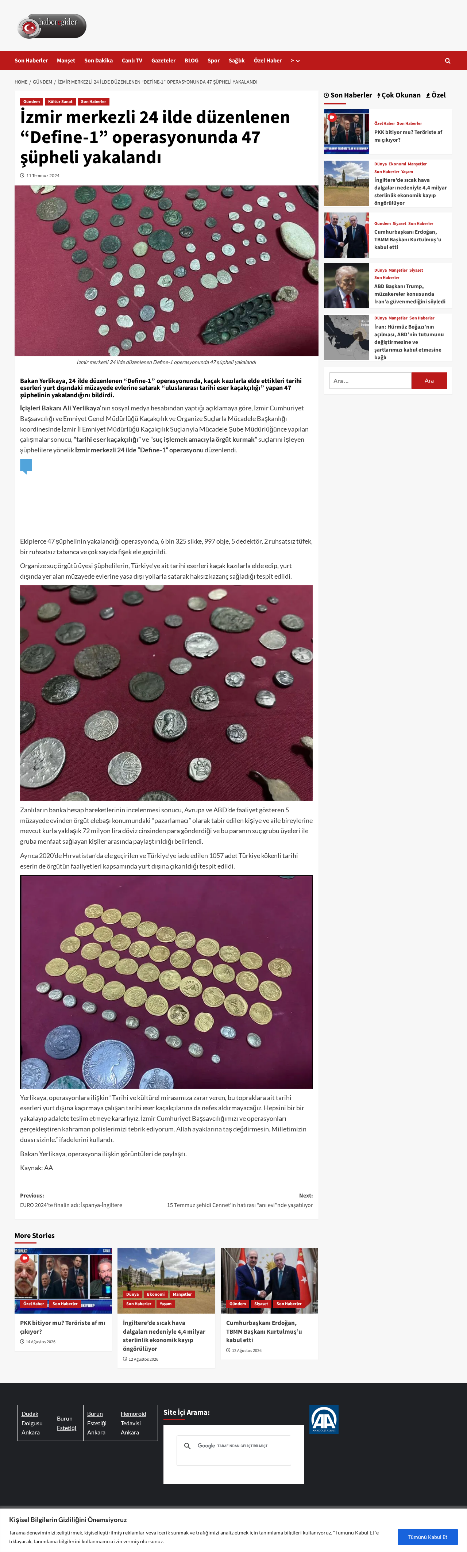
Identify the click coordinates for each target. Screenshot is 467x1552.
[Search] (447, 60)
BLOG (191, 61)
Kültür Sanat (60, 102)
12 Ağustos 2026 (143, 1359)
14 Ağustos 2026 (40, 1342)
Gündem (31, 102)
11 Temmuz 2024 (42, 175)
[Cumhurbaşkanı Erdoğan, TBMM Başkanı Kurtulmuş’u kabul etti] (269, 1280)
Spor (214, 61)
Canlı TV (132, 61)
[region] (233, 1530)
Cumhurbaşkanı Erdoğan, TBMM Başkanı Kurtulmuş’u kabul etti (264, 1332)
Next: (240, 1200)
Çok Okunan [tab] (400, 95)
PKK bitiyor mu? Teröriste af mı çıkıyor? (62, 1327)
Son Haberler (31, 61)
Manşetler (182, 1294)
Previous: (71, 1200)
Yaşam (165, 1304)
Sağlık (237, 61)
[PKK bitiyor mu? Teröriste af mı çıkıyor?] (63, 1280)
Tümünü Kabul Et (427, 1537)
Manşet (66, 61)
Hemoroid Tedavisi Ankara (133, 1423)
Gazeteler (163, 61)
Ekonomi (156, 1294)
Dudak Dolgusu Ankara (32, 1423)
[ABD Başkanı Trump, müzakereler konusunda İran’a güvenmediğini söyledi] (346, 284)
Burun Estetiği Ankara (97, 1423)
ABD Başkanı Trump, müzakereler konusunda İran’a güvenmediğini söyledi (409, 294)
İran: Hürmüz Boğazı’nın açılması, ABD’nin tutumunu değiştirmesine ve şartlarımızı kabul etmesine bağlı (409, 342)
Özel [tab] (438, 95)
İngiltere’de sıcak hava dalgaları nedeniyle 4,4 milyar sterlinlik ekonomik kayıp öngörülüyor (164, 1336)
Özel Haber (268, 61)
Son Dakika (98, 61)
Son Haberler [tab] (350, 95)
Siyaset (261, 1304)
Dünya (132, 1294)
